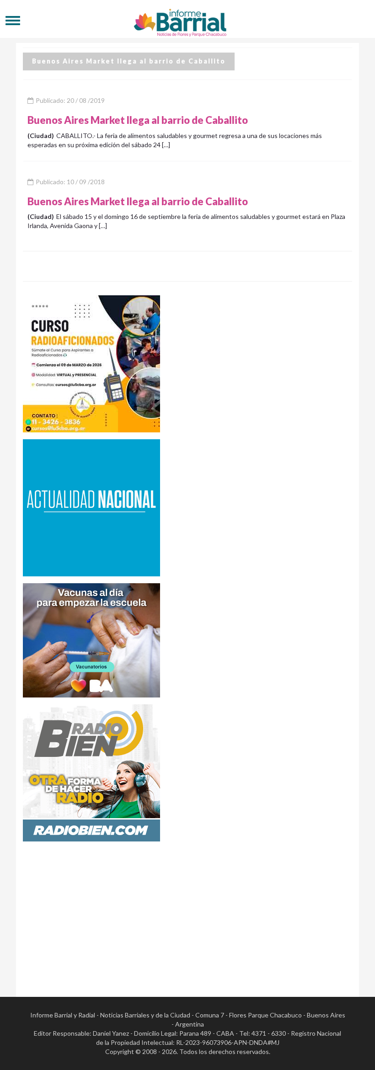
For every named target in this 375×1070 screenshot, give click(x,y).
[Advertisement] (187, 912)
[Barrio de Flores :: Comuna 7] (187, 20)
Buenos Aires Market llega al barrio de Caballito (137, 120)
